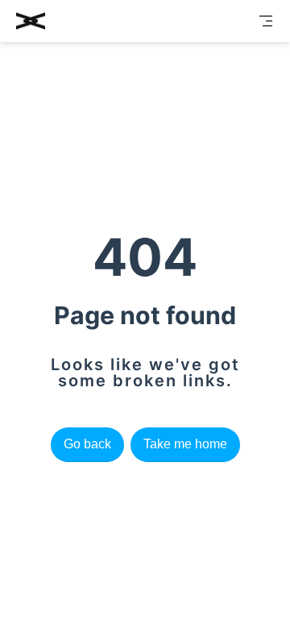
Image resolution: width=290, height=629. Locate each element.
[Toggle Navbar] (266, 20)
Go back (87, 444)
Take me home (185, 444)
